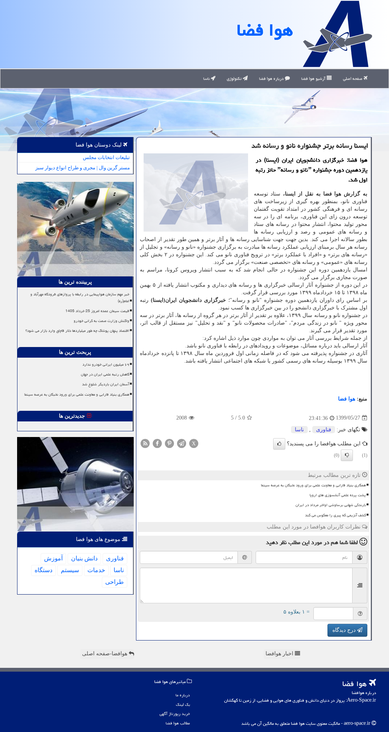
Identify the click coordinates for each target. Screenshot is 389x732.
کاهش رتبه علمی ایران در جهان (105, 374)
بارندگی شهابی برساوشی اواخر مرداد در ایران (331, 505)
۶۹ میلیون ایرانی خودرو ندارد (105, 364)
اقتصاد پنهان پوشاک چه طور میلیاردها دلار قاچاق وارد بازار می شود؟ (77, 330)
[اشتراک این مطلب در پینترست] (169, 443)
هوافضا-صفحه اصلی (105, 653)
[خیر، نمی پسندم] (347, 455)
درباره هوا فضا (272, 78)
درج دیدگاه (344, 630)
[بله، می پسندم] (279, 444)
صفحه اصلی (353, 78)
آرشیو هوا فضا (314, 78)
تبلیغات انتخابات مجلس (106, 157)
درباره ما (183, 695)
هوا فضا (265, 30)
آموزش (53, 558)
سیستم (70, 570)
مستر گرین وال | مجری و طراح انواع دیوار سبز (82, 167)
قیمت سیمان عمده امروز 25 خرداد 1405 (97, 311)
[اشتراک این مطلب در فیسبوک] (157, 443)
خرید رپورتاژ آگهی (175, 714)
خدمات (96, 570)
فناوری (323, 429)
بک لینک (183, 704)
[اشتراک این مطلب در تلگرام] (181, 443)
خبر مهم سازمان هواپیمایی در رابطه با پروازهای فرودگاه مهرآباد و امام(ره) (79, 297)
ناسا (207, 78)
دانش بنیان (84, 558)
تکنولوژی (235, 78)
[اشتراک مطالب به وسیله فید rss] (145, 443)
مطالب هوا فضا (178, 723)
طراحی (114, 582)
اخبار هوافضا (280, 653)
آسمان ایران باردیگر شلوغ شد (105, 384)
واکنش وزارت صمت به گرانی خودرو (101, 321)
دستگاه (43, 570)
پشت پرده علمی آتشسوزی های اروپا (338, 495)
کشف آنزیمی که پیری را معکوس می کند (335, 515)
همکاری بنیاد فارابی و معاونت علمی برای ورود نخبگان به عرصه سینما (313, 485)
